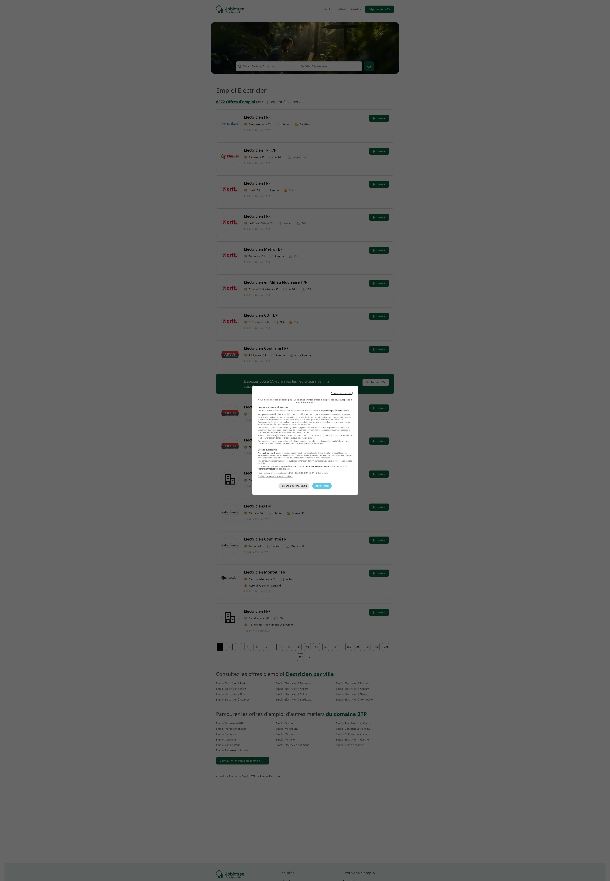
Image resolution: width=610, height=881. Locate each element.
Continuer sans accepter (341, 393)
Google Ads (312, 453)
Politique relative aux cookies (275, 476)
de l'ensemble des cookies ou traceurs (297, 414)
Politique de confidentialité (305, 472)
